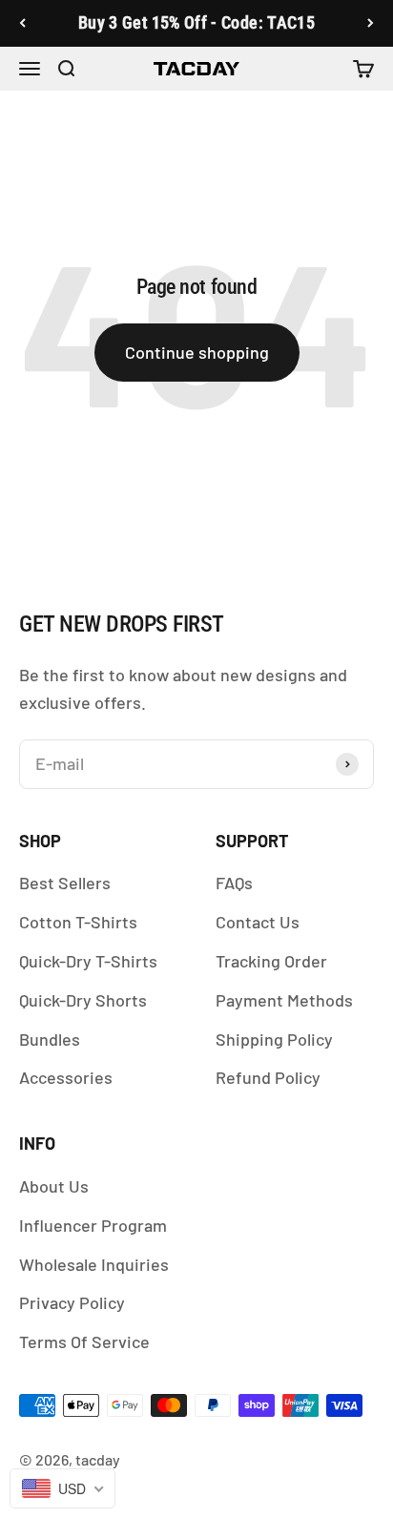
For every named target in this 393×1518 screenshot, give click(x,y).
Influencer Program (93, 1225)
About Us (54, 1185)
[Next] (370, 23)
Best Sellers (65, 882)
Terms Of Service (84, 1341)
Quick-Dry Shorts (83, 999)
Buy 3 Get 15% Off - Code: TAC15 (196, 22)
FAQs (234, 882)
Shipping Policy (274, 1039)
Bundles (49, 1039)
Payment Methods (284, 999)
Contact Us (258, 921)
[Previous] (22, 23)
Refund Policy (268, 1077)
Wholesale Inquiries (94, 1264)
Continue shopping (197, 352)
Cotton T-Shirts (78, 921)
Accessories (66, 1077)
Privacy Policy (72, 1302)
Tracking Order (271, 960)
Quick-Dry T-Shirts (88, 960)
